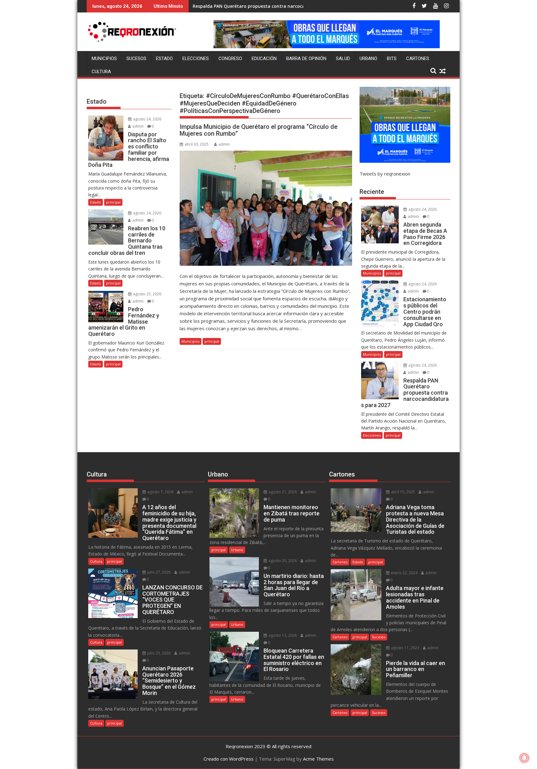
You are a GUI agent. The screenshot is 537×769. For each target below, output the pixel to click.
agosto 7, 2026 (159, 492)
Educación (264, 58)
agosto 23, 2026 (146, 294)
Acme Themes (318, 759)
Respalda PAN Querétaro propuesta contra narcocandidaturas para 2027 (272, 6)
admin (224, 144)
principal (211, 341)
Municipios (104, 58)
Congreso (230, 58)
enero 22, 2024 (403, 572)
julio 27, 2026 (158, 572)
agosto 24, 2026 (146, 119)
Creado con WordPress (229, 759)
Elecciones (195, 58)
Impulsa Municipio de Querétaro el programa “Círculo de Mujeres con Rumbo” (258, 130)
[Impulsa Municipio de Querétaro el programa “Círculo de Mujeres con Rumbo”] (266, 208)
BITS (392, 58)
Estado (164, 58)
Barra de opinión (306, 58)
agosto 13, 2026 (282, 635)
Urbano (368, 58)
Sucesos (136, 58)
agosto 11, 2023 (404, 647)
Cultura (101, 71)
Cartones (417, 58)
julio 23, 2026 (158, 653)
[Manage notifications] (524, 758)
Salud (343, 58)
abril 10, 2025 (402, 492)
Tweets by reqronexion (385, 174)
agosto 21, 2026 (282, 492)
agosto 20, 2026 (282, 560)
